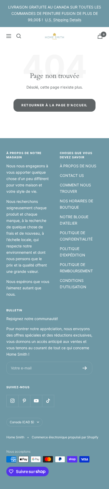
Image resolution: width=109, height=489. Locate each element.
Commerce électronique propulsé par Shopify (65, 437)
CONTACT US (72, 175)
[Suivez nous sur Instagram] (12, 401)
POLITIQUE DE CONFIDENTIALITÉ (76, 235)
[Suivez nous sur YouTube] (36, 401)
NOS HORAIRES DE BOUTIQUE (76, 204)
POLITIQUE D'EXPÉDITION (72, 251)
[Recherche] (18, 36)
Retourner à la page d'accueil (54, 105)
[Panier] (100, 36)
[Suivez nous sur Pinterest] (24, 401)
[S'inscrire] (85, 368)
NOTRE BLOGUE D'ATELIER (74, 220)
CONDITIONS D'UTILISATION (73, 283)
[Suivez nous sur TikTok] (48, 401)
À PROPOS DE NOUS (78, 166)
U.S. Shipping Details (63, 20)
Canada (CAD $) (22, 422)
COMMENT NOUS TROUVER (75, 188)
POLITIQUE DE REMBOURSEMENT (76, 267)
